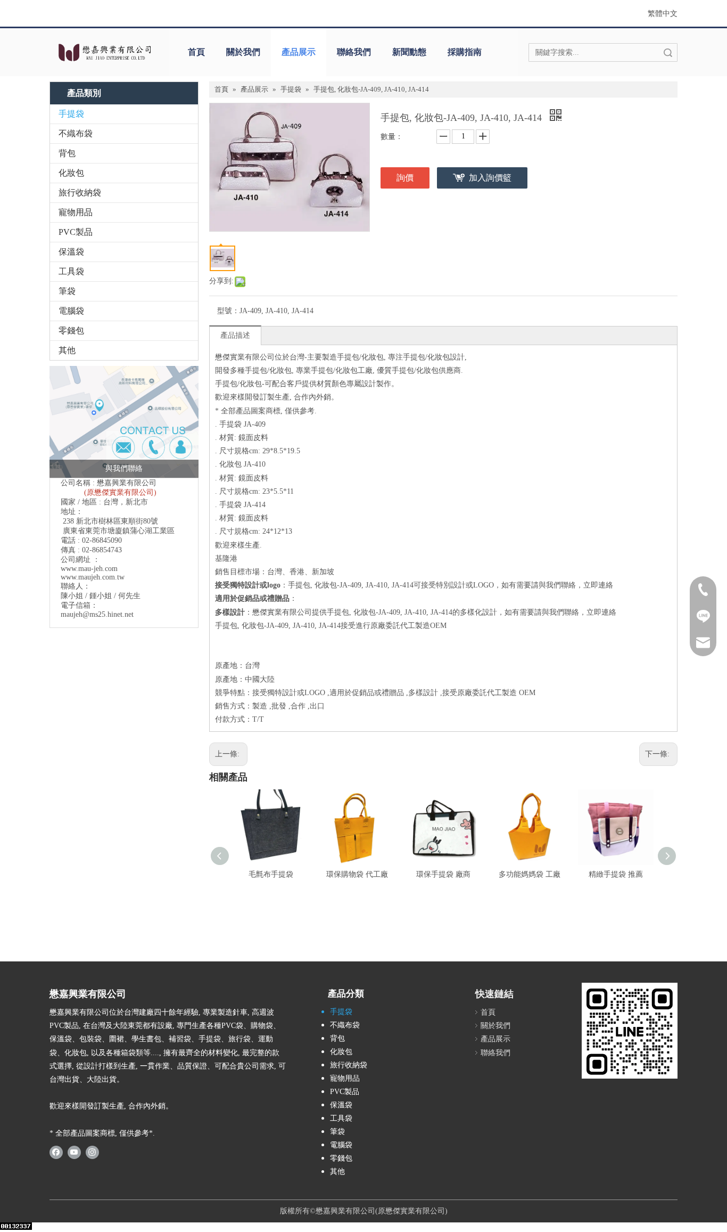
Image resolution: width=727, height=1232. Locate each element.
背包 (67, 153)
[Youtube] (74, 1152)
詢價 (405, 177)
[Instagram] (92, 1152)
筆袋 (67, 291)
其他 (67, 350)
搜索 (668, 52)
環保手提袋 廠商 (443, 874)
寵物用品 (76, 212)
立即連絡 (598, 585)
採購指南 (465, 51)
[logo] (104, 52)
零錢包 (71, 330)
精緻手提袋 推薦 (616, 874)
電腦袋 (71, 310)
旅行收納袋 (80, 192)
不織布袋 (76, 133)
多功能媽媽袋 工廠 (529, 874)
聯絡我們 (354, 51)
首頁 (196, 51)
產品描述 (235, 335)
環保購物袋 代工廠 (357, 874)
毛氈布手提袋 (271, 874)
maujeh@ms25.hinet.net (97, 614)
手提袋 (71, 113)
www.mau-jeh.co (86, 569)
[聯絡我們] (124, 422)
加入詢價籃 (490, 177)
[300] (630, 1031)
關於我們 (243, 51)
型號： (228, 311)
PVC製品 (76, 231)
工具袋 (71, 271)
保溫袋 (71, 251)
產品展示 (299, 51)
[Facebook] (56, 1152)
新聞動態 (409, 51)
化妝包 (71, 172)
